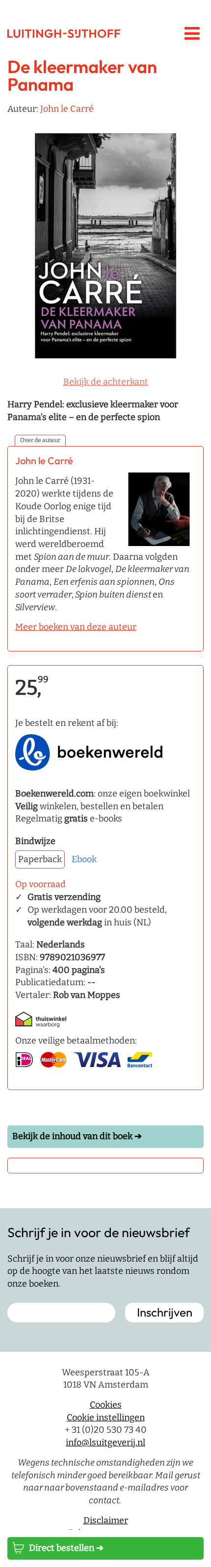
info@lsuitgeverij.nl (105, 1442)
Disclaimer (105, 1520)
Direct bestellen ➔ (66, 1547)
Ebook (84, 859)
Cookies (106, 1404)
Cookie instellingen (106, 1417)
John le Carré (67, 108)
